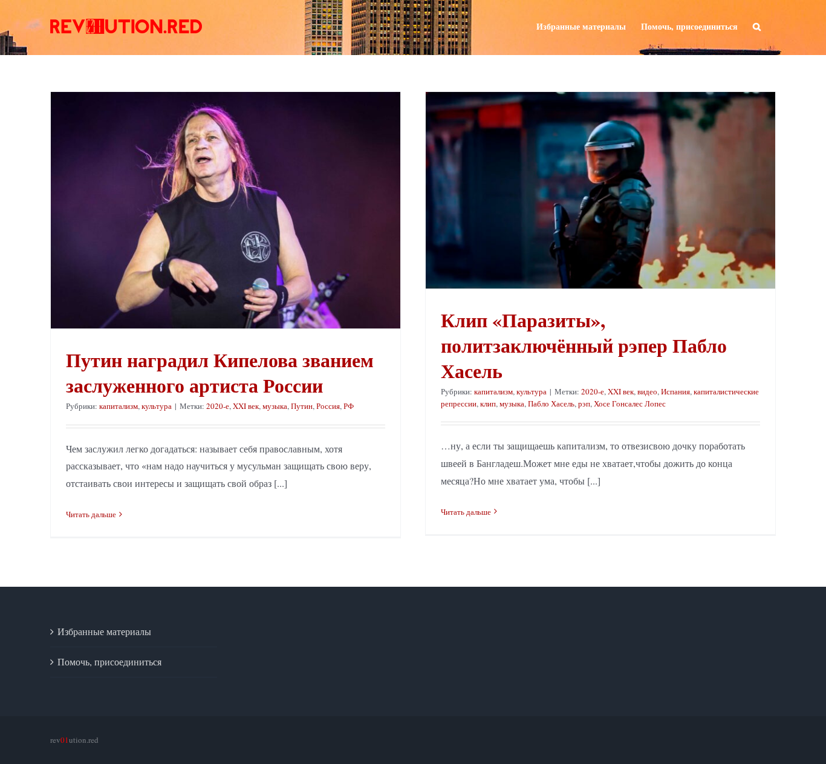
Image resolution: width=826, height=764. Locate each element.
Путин (302, 405)
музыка (274, 405)
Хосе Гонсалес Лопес (630, 403)
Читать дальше (91, 514)
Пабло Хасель (551, 403)
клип (488, 403)
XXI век (246, 405)
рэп (584, 403)
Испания (675, 391)
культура (156, 405)
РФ (348, 405)
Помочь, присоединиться (109, 661)
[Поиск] (757, 25)
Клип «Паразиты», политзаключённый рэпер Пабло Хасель (584, 344)
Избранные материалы (104, 631)
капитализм (118, 405)
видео (647, 391)
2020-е (217, 405)
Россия (328, 405)
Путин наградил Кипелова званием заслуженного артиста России (220, 372)
